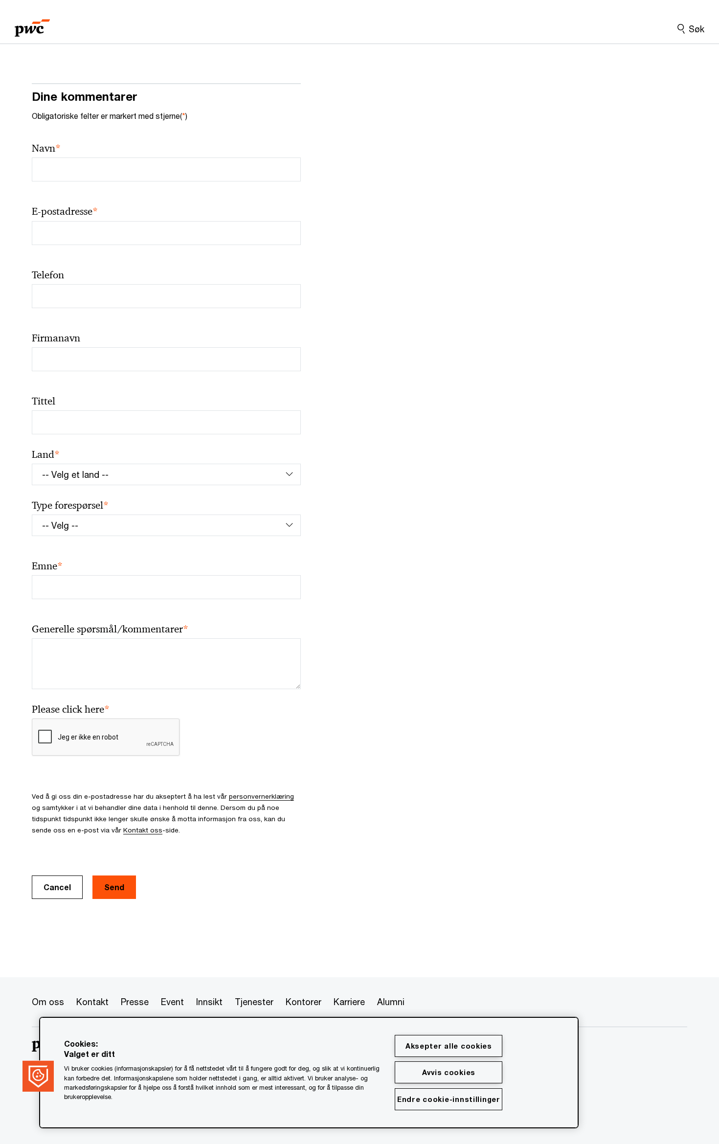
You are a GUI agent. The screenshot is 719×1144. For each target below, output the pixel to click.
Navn (46, 148)
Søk (696, 28)
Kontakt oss (142, 830)
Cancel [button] (57, 887)
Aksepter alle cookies (448, 1046)
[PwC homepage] (32, 24)
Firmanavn (56, 338)
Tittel (43, 401)
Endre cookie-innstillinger (448, 1099)
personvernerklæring (261, 796)
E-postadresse (65, 211)
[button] (38, 1076)
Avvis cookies (448, 1072)
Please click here (71, 709)
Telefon (48, 275)
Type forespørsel (70, 505)
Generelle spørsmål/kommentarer (110, 629)
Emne (47, 566)
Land (46, 454)
